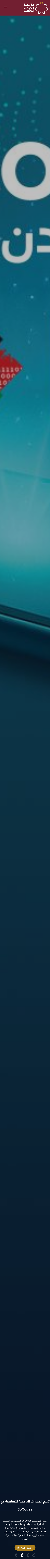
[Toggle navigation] (5, 7)
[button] (33, 1555)
